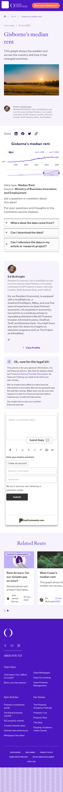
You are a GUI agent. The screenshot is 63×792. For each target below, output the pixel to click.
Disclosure (15, 752)
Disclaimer (30, 752)
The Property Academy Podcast (42, 706)
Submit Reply (37, 440)
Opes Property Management (40, 684)
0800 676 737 (13, 655)
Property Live (40, 712)
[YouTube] (12, 646)
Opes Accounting (42, 677)
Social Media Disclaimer (43, 757)
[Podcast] (5, 646)
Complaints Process (18, 757)
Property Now (40, 717)
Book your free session (15, 682)
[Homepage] (5, 16)
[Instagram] (19, 646)
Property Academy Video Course (42, 729)
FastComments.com (33, 520)
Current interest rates (14, 725)
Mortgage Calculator (14, 735)
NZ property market (14, 720)
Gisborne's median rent (32, 16)
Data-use (31, 761)
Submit (17, 497)
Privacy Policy (46, 752)
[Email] (9, 340)
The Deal (37, 722)
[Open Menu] (5, 4)
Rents (13, 16)
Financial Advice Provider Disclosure (29, 373)
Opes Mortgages (41, 672)
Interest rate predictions (16, 730)
